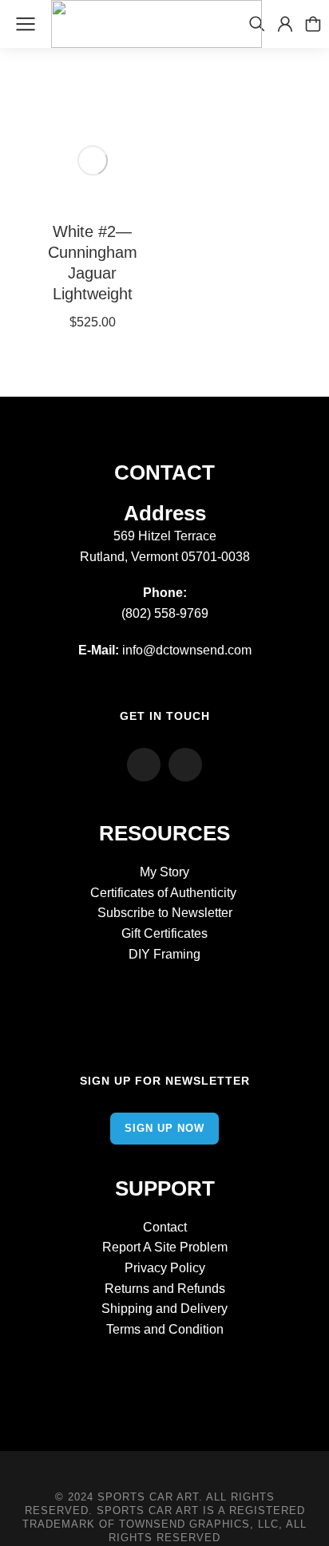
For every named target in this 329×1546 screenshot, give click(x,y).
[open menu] (25, 24)
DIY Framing (164, 954)
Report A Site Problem (165, 1247)
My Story (164, 872)
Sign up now (164, 1128)
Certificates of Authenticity (165, 893)
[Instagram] (185, 764)
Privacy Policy (165, 1268)
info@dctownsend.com (187, 650)
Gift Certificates (164, 933)
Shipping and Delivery (164, 1308)
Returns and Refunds (165, 1288)
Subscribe (126, 912)
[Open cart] (313, 24)
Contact (165, 1227)
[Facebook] (144, 764)
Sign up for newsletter (165, 1080)
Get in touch (165, 716)
